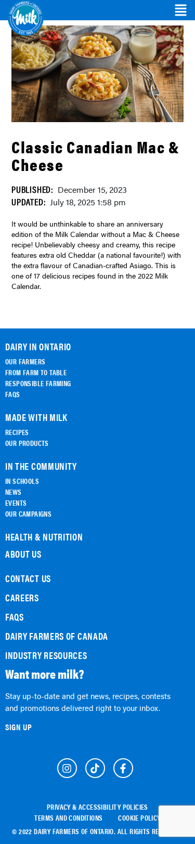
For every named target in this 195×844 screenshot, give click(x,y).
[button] (180, 10)
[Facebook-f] (123, 768)
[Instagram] (67, 768)
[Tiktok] (95, 768)
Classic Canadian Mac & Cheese (95, 155)
